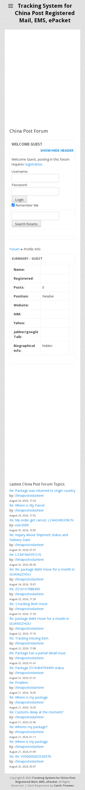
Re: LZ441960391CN (25, 554)
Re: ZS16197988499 (24, 589)
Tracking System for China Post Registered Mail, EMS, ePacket (45, 13)
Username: (20, 171)
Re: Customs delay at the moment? (36, 712)
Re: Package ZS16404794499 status (36, 668)
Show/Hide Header (56, 150)
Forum (14, 249)
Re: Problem (18, 682)
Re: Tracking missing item (28, 638)
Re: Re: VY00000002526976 (30, 756)
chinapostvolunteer (29, 495)
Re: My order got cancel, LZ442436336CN (41, 520)
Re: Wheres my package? (28, 727)
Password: (19, 185)
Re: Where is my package (28, 697)
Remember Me (26, 205)
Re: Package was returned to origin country (42, 490)
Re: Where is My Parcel (26, 505)
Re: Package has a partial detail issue (37, 653)
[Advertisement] (42, 79)
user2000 (22, 525)
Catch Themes (64, 785)
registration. (34, 164)
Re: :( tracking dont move (28, 604)
